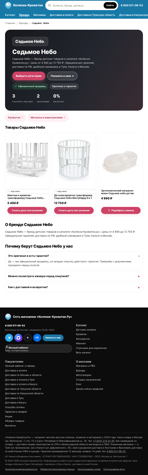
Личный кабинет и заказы (20, 365)
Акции (8, 416)
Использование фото (114, 469)
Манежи (81, 343)
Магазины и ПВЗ (85, 365)
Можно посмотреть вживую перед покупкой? (38, 276)
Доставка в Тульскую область (96, 14)
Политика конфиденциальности (21, 469)
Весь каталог (83, 352)
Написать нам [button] (53, 337)
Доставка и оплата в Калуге (21, 384)
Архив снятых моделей (89, 388)
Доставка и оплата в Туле (20, 379)
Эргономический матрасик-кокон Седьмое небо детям (117, 192)
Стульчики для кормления (91, 348)
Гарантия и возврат (16, 411)
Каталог (10, 14)
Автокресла (83, 338)
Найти (110, 5)
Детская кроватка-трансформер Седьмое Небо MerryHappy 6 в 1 (73, 196)
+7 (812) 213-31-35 (103, 441)
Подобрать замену (122, 210)
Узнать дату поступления (27, 210)
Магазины (39, 14)
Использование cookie (89, 469)
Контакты (10, 425)
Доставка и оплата (61, 14)
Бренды (24, 14)
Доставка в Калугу (15, 402)
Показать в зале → (62, 75)
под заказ (15, 191)
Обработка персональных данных (57, 469)
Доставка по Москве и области (23, 375)
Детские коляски (86, 329)
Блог (79, 384)
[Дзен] (28, 338)
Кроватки (15, 117)
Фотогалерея (83, 375)
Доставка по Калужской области (24, 393)
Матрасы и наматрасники (48, 117)
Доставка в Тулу (14, 398)
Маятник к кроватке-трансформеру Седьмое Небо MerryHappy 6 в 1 (25, 197)
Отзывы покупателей (88, 379)
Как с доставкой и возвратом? (28, 287)
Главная (10, 23)
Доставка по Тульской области (23, 388)
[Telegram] (9, 338)
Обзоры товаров (14, 420)
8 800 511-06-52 (132, 5)
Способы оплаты (15, 407)
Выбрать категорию (29, 75)
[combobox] (77, 5)
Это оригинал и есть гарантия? (28, 255)
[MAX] (18, 338)
